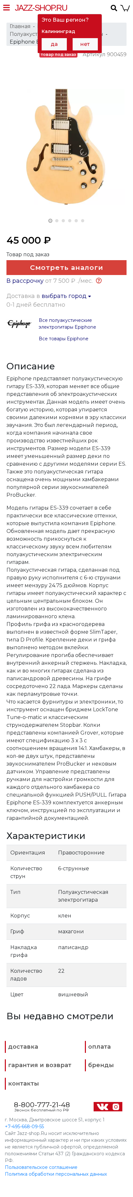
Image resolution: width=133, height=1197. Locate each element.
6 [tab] (82, 220)
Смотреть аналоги (66, 267)
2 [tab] (56, 220)
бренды (101, 1065)
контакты (23, 1083)
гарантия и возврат (39, 1065)
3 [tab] (63, 220)
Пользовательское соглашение (41, 1167)
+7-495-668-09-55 (24, 1126)
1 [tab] (50, 220)
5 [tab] (76, 220)
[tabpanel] (66, 147)
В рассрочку (25, 280)
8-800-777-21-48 (42, 1105)
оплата (99, 1046)
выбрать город (65, 296)
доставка (23, 1046)
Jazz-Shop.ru (41, 8)
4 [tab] (69, 220)
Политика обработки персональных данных (56, 1174)
